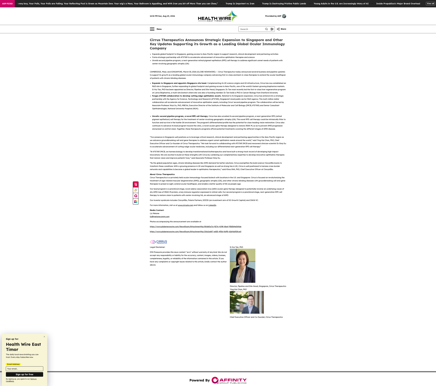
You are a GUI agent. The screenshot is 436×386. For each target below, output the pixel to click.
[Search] (266, 29)
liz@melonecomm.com (159, 216)
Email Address (13, 364)
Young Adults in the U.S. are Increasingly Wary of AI (341, 3)
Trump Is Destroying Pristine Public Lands (284, 3)
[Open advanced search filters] (272, 29)
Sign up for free (24, 374)
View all (430, 3)
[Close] (44, 337)
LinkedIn (212, 205)
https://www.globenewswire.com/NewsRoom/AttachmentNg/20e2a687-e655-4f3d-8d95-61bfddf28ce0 (195, 231)
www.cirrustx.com (185, 205)
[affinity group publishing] (135, 196)
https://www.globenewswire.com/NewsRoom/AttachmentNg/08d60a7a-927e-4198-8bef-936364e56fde (195, 226)
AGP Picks (7, 3)
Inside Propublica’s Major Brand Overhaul (398, 3)
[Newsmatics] (135, 201)
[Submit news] (135, 184)
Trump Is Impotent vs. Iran (240, 3)
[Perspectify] (135, 190)
